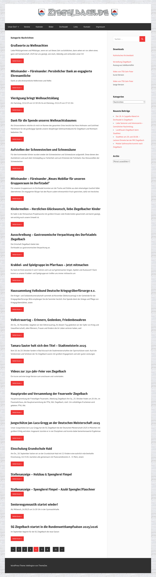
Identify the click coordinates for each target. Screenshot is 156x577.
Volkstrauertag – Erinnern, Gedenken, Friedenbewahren (48, 320)
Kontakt (87, 27)
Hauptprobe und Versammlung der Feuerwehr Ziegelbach (49, 394)
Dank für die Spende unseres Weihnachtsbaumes (44, 120)
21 (56, 549)
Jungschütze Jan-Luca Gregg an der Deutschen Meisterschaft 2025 (55, 423)
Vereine (27, 27)
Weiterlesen (16, 61)
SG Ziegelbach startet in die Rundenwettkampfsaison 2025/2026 (54, 527)
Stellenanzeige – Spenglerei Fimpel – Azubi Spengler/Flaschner (53, 489)
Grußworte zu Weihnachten (29, 45)
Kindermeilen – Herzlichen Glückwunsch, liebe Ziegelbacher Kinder (56, 209)
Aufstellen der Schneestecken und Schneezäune (43, 150)
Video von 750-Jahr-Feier (123, 71)
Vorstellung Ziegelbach (122, 62)
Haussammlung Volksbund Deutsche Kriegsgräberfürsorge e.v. (53, 291)
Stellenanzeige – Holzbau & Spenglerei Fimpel (41, 474)
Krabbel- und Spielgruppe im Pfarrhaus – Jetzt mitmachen (49, 265)
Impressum (100, 27)
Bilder (51, 27)
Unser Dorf (12, 27)
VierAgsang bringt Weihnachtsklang (35, 98)
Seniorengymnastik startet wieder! (34, 504)
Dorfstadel (63, 27)
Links (76, 27)
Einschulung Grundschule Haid (31, 449)
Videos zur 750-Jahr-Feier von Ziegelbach (38, 371)
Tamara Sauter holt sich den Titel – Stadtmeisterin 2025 (48, 346)
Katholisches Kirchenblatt (123, 55)
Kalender (39, 27)
